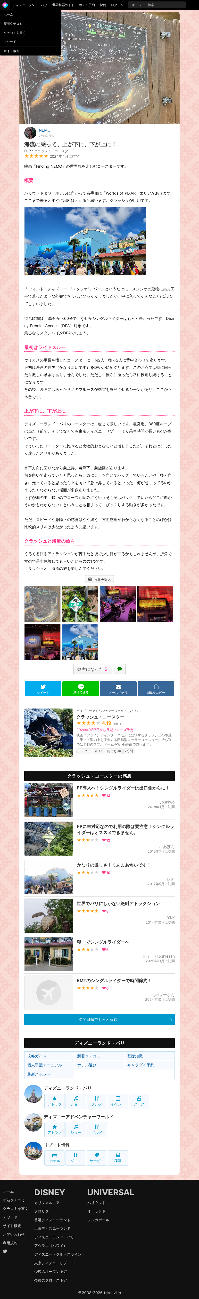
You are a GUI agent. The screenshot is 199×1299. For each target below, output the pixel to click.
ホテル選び (87, 1065)
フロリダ (41, 1211)
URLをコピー (156, 692)
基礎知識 (135, 1056)
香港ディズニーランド (52, 1220)
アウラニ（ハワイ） (50, 1245)
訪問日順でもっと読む (98, 1019)
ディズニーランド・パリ (30, 5)
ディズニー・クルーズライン (58, 1254)
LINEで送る (81, 692)
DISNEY (49, 1192)
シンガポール (98, 1220)
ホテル (54, 1160)
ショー (75, 1104)
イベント (118, 1104)
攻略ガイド (37, 1056)
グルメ (96, 1104)
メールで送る (118, 692)
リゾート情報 (57, 1145)
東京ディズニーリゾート (54, 1263)
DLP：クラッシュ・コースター (48, 151)
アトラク (54, 1104)
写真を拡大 (102, 579)
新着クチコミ (13, 23)
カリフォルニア (47, 1202)
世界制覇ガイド (63, 5)
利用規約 (10, 1243)
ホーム (8, 14)
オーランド (96, 1211)
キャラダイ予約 (140, 1065)
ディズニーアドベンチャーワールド (79, 1116)
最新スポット (38, 1074)
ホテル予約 (87, 5)
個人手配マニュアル (44, 1065)
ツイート (43, 692)
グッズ (139, 1104)
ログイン (117, 5)
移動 (118, 1160)
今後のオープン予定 (50, 1271)
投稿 (103, 5)
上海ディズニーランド (52, 1228)
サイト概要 (11, 51)
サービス (97, 1160)
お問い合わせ (14, 1234)
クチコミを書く (15, 33)
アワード (10, 42)
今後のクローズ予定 (50, 1280)
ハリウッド (96, 1202)
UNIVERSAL (110, 1192)
